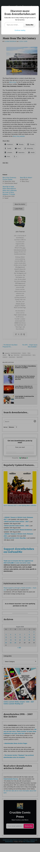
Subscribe (29, 25)
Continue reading (20, 30)
